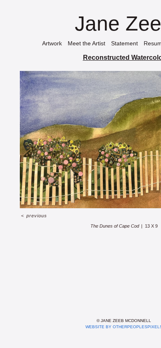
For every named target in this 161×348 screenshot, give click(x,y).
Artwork (52, 43)
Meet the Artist (86, 43)
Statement (124, 43)
